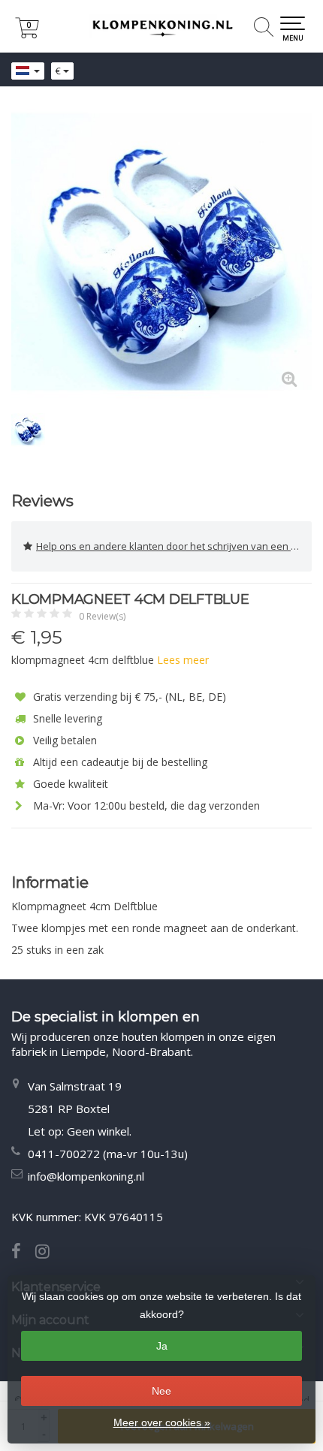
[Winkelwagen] (27, 34)
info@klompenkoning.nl (86, 1176)
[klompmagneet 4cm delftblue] (161, 251)
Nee (161, 1391)
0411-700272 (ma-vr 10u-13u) (108, 1153)
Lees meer (183, 660)
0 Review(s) (102, 616)
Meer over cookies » (161, 1422)
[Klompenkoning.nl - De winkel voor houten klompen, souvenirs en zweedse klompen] (161, 26)
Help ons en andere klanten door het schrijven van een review (174, 546)
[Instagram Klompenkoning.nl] (48, 1252)
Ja (162, 1346)
